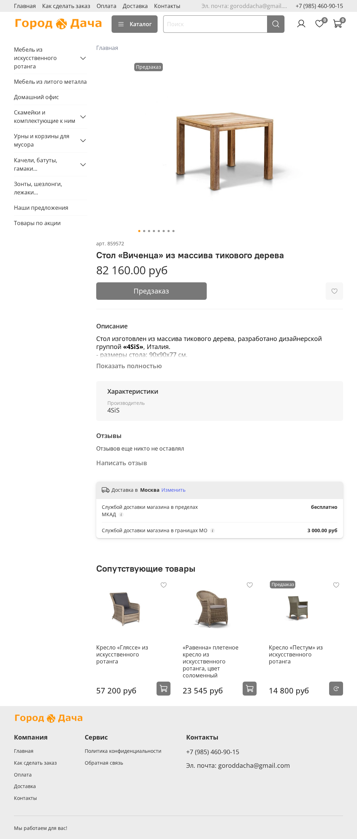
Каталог (141, 24)
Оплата (106, 6)
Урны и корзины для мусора (41, 140)
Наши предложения (41, 207)
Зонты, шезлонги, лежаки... (38, 188)
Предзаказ (151, 291)
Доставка (135, 6)
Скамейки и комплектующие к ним (44, 117)
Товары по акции (37, 223)
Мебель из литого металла (50, 82)
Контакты (167, 6)
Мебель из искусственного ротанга (35, 58)
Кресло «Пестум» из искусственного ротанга (296, 654)
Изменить (173, 490)
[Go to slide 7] (168, 231)
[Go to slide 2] (144, 231)
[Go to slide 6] (163, 231)
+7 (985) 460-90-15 (319, 6)
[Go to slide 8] (173, 231)
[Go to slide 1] (139, 231)
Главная (25, 6)
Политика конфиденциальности (123, 751)
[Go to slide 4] (154, 231)
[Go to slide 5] (159, 231)
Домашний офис (36, 97)
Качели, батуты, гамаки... (35, 164)
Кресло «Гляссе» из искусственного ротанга (122, 654)
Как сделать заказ (66, 6)
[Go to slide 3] (149, 231)
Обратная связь (104, 762)
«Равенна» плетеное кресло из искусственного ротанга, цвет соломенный (210, 661)
